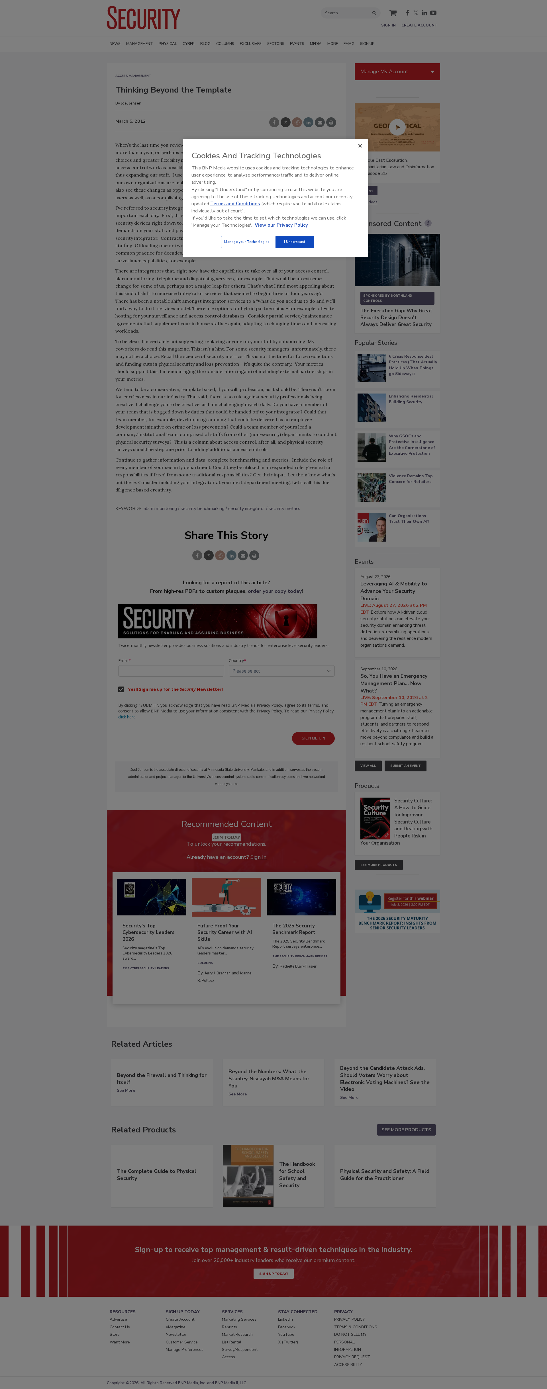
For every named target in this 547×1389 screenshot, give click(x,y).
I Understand (294, 241)
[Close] (360, 146)
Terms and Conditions (235, 203)
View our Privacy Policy (281, 225)
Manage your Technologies (246, 241)
